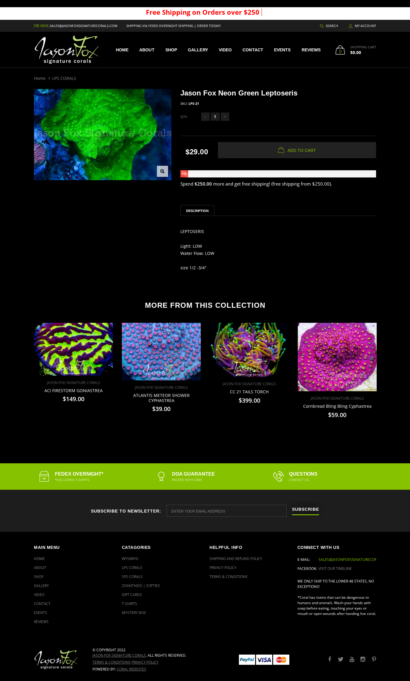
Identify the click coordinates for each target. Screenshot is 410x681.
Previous (21, 373)
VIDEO (225, 49)
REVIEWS (311, 49)
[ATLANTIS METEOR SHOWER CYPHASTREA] (161, 351)
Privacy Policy (223, 567)
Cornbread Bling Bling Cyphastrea (337, 406)
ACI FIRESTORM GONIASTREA (73, 390)
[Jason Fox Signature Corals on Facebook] (329, 659)
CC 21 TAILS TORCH (249, 392)
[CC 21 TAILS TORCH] (249, 350)
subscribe (305, 509)
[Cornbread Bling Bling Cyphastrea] (337, 357)
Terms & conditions (111, 662)
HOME (122, 49)
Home (40, 78)
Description (197, 211)
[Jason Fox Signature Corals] (58, 659)
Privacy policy (144, 662)
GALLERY (198, 49)
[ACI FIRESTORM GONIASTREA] (73, 349)
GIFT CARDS (132, 594)
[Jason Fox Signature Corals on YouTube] (351, 659)
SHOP (171, 49)
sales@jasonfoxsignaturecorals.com (83, 25)
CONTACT (253, 49)
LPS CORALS (64, 78)
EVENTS (282, 49)
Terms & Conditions (229, 576)
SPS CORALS (132, 576)
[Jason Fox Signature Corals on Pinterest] (374, 659)
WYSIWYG (130, 558)
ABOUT (147, 49)
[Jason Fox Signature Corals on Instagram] (363, 659)
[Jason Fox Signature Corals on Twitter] (340, 659)
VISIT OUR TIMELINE (335, 568)
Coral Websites (131, 669)
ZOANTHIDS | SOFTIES (141, 585)
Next (389, 373)
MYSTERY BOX (134, 612)
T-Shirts (129, 603)
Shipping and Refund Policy (236, 558)
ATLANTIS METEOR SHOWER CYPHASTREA (161, 397)
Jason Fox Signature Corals (119, 655)
